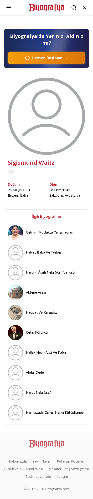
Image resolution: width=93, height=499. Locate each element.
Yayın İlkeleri (41, 461)
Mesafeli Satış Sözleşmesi (68, 469)
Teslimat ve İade (38, 476)
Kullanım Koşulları (70, 461)
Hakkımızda (18, 461)
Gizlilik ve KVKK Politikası (23, 469)
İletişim (62, 476)
